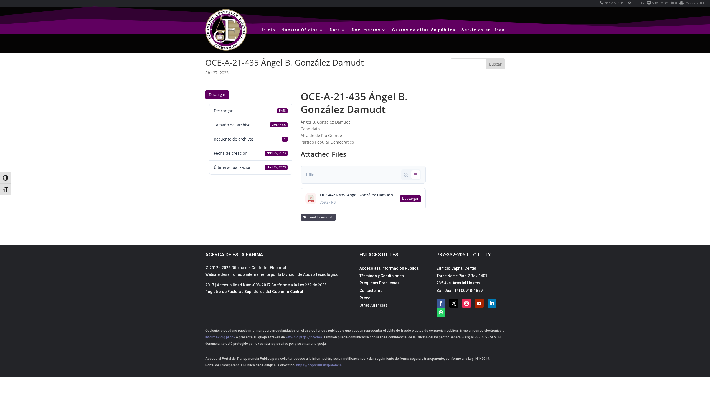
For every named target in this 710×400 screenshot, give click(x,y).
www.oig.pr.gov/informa (303, 337)
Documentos (366, 30)
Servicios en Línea (664, 3)
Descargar (217, 94)
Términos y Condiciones (381, 276)
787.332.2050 (614, 3)
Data (335, 30)
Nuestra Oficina (300, 30)
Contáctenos (370, 290)
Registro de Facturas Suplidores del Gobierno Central (254, 291)
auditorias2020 (320, 217)
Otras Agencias (373, 305)
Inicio (268, 30)
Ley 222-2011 (694, 3)
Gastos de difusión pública (423, 30)
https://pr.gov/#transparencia (319, 365)
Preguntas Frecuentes (379, 283)
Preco (365, 298)
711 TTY (638, 3)
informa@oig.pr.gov (220, 337)
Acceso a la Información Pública (389, 268)
